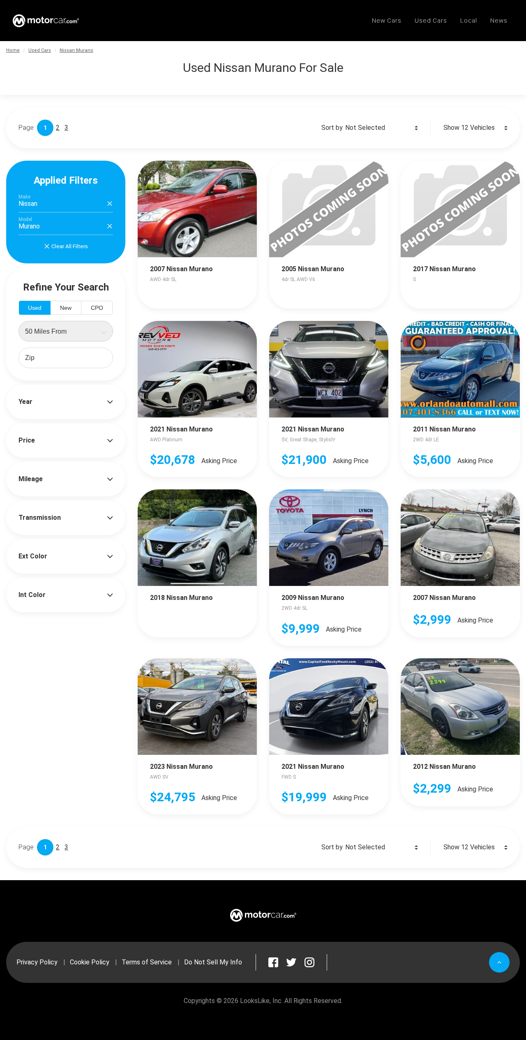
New (66, 307)
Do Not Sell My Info (213, 962)
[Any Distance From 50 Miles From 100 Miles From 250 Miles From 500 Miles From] (65, 331)
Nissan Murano (76, 50)
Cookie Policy (89, 962)
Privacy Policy (37, 962)
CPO (97, 307)
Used (35, 307)
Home (13, 50)
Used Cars (39, 50)
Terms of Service (147, 962)
